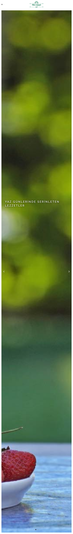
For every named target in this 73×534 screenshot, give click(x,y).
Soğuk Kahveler (14, 211)
